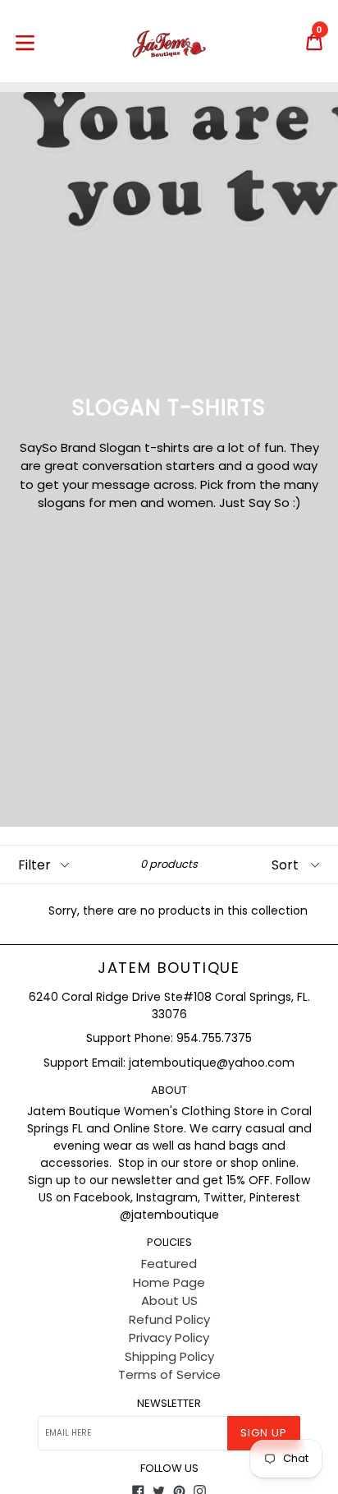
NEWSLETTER (169, 1403)
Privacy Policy (169, 1337)
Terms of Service (169, 1374)
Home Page (169, 1282)
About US (169, 1300)
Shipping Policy (169, 1356)
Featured (169, 1263)
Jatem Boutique (169, 968)
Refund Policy (169, 1319)
